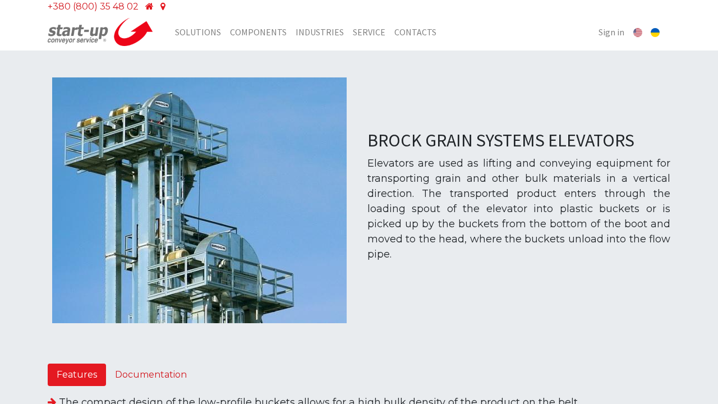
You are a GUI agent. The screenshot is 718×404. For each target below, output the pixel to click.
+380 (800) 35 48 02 (93, 6)
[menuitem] (198, 32)
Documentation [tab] (151, 374)
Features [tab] (77, 374)
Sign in (611, 32)
